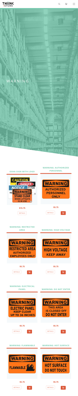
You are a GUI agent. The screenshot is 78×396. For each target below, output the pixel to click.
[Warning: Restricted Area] (22, 247)
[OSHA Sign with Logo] (22, 189)
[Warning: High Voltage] (56, 247)
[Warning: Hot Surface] (56, 363)
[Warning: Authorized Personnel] (56, 188)
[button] (74, 4)
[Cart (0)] (66, 4)
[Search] (59, 4)
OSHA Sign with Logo (22, 171)
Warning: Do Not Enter (56, 289)
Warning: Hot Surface (55, 345)
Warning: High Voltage (56, 230)
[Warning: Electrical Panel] (22, 307)
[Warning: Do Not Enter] (56, 307)
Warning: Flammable (22, 345)
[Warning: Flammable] (22, 363)
